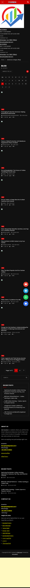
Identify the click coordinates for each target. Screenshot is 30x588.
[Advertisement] (15, 572)
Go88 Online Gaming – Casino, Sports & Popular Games (15, 402)
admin (4, 174)
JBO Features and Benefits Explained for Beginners (14, 413)
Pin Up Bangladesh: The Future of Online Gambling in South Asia (13, 171)
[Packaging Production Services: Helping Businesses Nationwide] (15, 99)
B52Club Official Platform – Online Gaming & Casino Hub (14, 397)
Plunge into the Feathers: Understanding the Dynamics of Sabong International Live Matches (14, 329)
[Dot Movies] (15, 2)
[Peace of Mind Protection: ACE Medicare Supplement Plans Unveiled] (15, 128)
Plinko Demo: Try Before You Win (11, 300)
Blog (3, 109)
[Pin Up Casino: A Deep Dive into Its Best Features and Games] (15, 187)
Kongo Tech (6, 531)
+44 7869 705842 (11, 40)
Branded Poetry (6, 523)
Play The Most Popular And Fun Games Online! (13, 271)
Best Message (6, 525)
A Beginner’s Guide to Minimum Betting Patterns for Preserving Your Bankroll (14, 407)
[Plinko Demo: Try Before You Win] (15, 287)
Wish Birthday (6, 533)
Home (2, 59)
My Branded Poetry (7, 536)
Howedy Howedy (7, 244)
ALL (2, 77)
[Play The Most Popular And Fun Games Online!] (15, 258)
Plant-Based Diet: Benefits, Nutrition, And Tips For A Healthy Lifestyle (15, 229)
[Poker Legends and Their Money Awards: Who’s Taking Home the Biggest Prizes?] (15, 345)
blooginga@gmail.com (6, 42)
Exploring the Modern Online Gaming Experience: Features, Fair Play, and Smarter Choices (15, 391)
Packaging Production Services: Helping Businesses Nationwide (13, 112)
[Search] (28, 2)
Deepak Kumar (6, 144)
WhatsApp (3, 40)
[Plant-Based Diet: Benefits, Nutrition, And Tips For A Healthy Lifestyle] (15, 216)
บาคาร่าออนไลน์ (6, 538)
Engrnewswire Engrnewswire (11, 115)
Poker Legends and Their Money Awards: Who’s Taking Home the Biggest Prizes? (13, 359)
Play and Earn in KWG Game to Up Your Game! (13, 242)
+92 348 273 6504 (6, 450)
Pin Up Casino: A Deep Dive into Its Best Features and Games (13, 200)
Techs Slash (5, 528)
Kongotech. (15, 554)
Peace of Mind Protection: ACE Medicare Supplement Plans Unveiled (13, 142)
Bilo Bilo (5, 485)
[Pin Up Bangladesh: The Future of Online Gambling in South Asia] (15, 157)
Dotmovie (19, 552)
